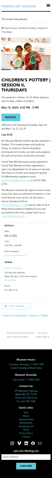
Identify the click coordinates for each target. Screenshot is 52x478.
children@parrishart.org (13, 205)
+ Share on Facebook (13, 315)
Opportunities (26, 419)
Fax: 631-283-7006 (26, 401)
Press (26, 430)
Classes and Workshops (15, 255)
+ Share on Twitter (37, 315)
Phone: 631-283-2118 (26, 398)
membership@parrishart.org (15, 180)
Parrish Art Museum (13, 268)
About (26, 416)
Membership (26, 423)
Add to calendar (16, 306)
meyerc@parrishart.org (13, 216)
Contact (26, 437)
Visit (26, 413)
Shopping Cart (26, 426)
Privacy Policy (26, 433)
